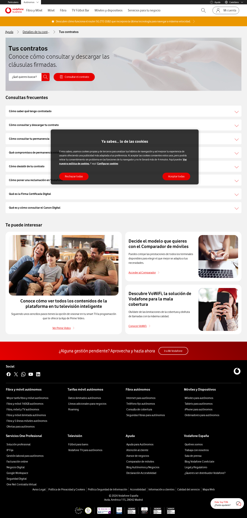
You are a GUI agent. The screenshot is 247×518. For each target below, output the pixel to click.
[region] (125, 156)
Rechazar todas (74, 176)
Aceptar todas (176, 176)
